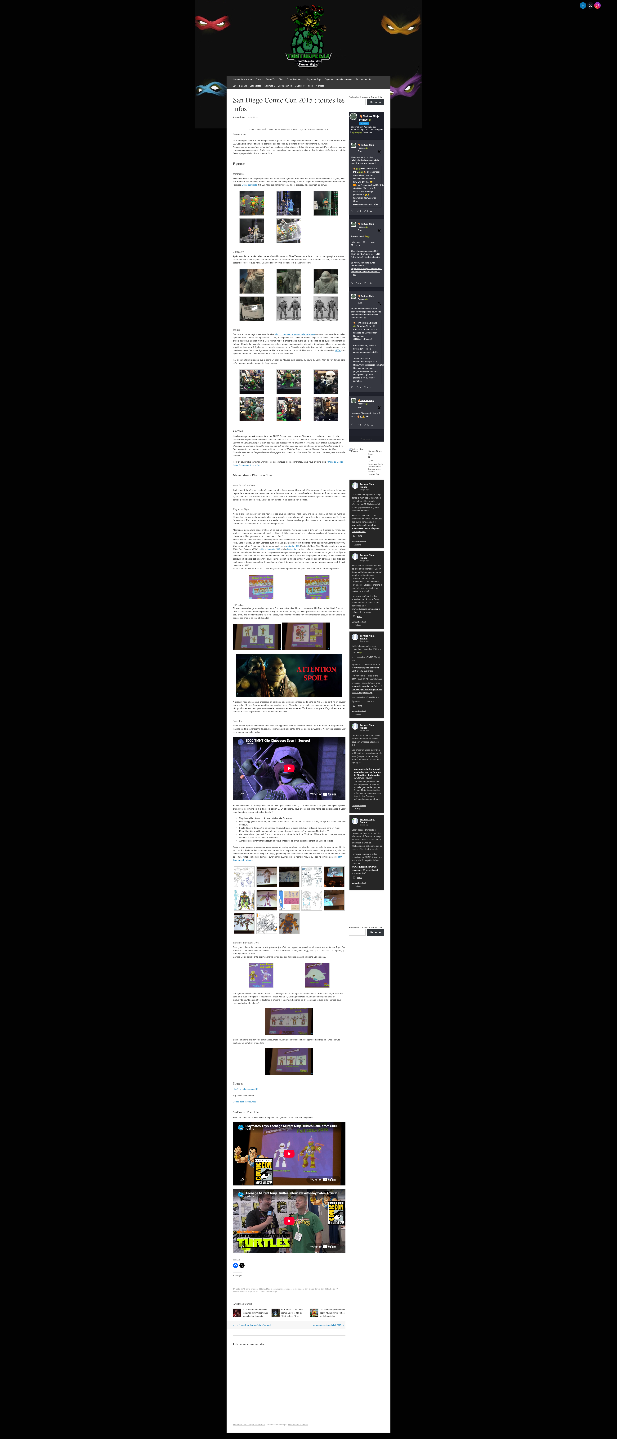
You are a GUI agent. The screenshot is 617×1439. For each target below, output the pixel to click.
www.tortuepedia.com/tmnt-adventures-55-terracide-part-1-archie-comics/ (366, 870)
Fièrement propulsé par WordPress (249, 1424)
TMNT (262, 1291)
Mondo (289, 1288)
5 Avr (360, 151)
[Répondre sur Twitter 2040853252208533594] (353, 387)
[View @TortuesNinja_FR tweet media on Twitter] (367, 416)
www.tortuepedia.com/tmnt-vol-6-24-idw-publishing (366, 669)
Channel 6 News (258, 1288)
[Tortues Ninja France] (357, 450)
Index (310, 85)
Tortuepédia (238, 117)
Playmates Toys (314, 79)
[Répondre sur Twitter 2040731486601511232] (353, 425)
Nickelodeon (298, 1288)
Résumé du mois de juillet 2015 (328, 1324)
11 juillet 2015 (251, 117)
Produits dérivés (363, 79)
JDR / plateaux (240, 85)
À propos (320, 85)
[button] (251, 204)
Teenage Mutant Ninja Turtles (246, 1291)
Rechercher (375, 102)
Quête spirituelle (249, 184)
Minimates (280, 1288)
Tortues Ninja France (367, 485)
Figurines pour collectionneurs (339, 79)
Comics (259, 79)
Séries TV (270, 79)
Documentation (285, 85)
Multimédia (269, 85)
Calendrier (299, 85)
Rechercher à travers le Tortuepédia (365, 97)
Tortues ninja (271, 1291)
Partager (357, 544)
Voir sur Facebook (359, 541)
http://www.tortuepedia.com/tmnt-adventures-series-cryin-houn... (366, 270)
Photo (359, 535)
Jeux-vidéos (255, 85)
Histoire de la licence (242, 79)
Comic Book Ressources (244, 1101)
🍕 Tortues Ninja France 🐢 (366, 146)
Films (281, 79)
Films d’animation (295, 79)
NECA (338, 350)
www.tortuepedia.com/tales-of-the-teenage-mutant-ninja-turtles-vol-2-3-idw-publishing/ (367, 689)
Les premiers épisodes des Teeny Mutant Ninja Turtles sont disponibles (332, 1312)
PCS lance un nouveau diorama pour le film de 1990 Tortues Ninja (292, 1312)
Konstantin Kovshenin (298, 1424)
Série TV (334, 1288)
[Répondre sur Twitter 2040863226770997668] (353, 283)
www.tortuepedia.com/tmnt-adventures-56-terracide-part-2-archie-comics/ (366, 528)
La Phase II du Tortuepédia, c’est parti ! (253, 1324)
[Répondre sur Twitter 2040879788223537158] (353, 211)
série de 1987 (292, 545)
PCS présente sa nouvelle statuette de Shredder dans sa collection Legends (255, 1312)
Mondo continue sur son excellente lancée (295, 334)
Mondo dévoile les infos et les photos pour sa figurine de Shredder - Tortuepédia (367, 772)
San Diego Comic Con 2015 (317, 1288)
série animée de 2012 (269, 549)
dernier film (291, 549)
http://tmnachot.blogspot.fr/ (245, 1088)
